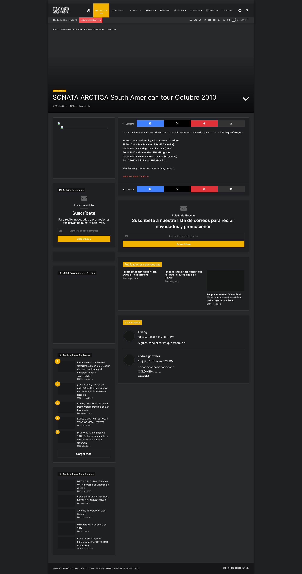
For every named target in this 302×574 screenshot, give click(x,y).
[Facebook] (150, 123)
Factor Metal (82, 568)
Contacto (228, 10)
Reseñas (196, 10)
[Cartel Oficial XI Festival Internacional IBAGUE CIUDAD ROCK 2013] (66, 543)
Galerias (166, 10)
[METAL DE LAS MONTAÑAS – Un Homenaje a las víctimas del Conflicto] (66, 485)
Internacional (66, 29)
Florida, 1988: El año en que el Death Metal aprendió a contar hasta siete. (93, 406)
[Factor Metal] (61, 10)
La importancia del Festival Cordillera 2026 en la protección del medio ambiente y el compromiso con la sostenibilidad (93, 369)
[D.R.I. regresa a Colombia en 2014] (66, 529)
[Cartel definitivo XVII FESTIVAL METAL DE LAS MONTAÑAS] (66, 501)
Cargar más (84, 453)
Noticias (101, 10)
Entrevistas (134, 10)
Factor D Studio (131, 568)
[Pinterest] (204, 123)
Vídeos (151, 10)
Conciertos (118, 10)
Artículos (180, 10)
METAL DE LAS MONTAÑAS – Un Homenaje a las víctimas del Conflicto (93, 484)
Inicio (56, 29)
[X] (177, 123)
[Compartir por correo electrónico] (231, 123)
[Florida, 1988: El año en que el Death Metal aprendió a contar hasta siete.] (66, 407)
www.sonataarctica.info (136, 176)
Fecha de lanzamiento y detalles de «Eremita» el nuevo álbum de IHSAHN (183, 274)
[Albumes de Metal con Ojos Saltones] (66, 515)
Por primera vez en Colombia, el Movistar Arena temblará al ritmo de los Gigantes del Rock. (224, 297)
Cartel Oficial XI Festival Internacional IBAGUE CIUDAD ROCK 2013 (92, 542)
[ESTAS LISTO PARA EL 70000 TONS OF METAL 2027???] (66, 423)
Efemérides (213, 10)
